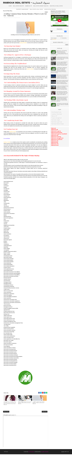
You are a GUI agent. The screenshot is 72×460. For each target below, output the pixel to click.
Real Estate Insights (18, 5)
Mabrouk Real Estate (56, 132)
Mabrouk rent (54, 143)
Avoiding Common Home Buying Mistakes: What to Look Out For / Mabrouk (38, 402)
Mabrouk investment (56, 139)
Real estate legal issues (36, 9)
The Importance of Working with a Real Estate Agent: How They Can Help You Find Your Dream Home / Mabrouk (10, 403)
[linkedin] (63, 452)
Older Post (44, 411)
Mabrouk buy (54, 142)
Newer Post (6, 411)
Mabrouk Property (56, 131)
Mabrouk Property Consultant (59, 134)
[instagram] (68, 452)
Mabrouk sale (54, 141)
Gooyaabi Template (44, 451)
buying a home (12, 131)
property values (29, 68)
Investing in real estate (56, 5)
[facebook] (66, 452)
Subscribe (53, 14)
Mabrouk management (57, 138)
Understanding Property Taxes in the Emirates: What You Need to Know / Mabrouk (25, 402)
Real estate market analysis (40, 5)
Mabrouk (53, 128)
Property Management (22, 9)
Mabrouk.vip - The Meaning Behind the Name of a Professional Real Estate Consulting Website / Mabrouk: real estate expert (59, 52)
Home (10, 5)
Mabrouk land (54, 145)
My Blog (6, 451)
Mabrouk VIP (28, 5)
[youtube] (62, 452)
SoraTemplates (31, 451)
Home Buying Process (50, 9)
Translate (54, 39)
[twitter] (65, 452)
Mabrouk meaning (56, 136)
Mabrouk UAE (54, 135)
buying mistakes (23, 42)
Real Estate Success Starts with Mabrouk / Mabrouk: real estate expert (62, 104)
